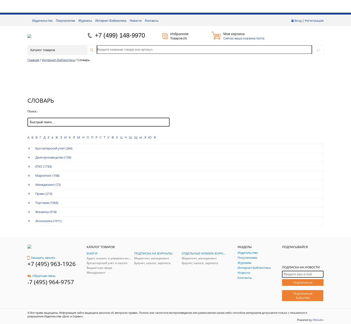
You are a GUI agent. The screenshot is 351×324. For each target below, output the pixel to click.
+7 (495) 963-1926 (51, 264)
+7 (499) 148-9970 (120, 35)
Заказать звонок (43, 257)
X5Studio (318, 320)
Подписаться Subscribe (302, 295)
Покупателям (65, 20)
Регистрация (314, 20)
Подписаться (302, 282)
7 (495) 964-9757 (51, 282)
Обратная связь (44, 276)
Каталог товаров (42, 50)
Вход (298, 20)
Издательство (42, 20)
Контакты (151, 20)
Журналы (85, 20)
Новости (136, 20)
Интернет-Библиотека (110, 20)
